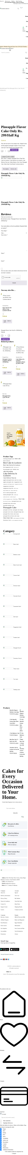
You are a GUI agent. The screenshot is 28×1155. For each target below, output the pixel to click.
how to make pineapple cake (9, 492)
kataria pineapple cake (8, 494)
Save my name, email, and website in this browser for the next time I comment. (14, 271)
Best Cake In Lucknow (12, 463)
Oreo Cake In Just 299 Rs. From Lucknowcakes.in (7, 309)
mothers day (16, 494)
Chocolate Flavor (5, 305)
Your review (4, 235)
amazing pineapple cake (8, 458)
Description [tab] (6, 169)
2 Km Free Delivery (13, 833)
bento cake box (6, 460)
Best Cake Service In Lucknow (11, 465)
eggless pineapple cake (8, 482)
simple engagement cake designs (18, 518)
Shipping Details (18, 906)
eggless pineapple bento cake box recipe (12, 480)
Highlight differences (8, 1123)
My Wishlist (17, 898)
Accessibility (3, 931)
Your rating (4, 230)
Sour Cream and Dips (19, 928)
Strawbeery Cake (7, 520)
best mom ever (16, 467)
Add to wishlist (10, 156)
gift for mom (16, 488)
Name (3, 253)
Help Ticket (17, 904)
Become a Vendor (5, 917)
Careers (2, 909)
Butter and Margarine (19, 919)
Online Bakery (13, 162)
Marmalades (17, 925)
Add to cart (14, 149)
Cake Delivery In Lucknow (16, 160)
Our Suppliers (4, 928)
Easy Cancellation (13, 861)
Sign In (16, 892)
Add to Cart (5, 339)
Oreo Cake (19, 162)
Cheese (16, 934)
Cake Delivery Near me (9, 478)
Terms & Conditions (5, 901)
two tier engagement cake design (16, 520)
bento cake (18, 458)
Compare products (19, 909)
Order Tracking (19, 1)
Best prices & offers (13, 824)
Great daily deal (12, 842)
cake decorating (8, 471)
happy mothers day (14, 490)
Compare (4, 156)
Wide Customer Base (14, 851)
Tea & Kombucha (19, 931)
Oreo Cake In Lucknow (7, 501)
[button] (7, 321)
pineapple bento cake (16, 501)
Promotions (3, 934)
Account (4, 1114)
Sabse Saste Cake (8, 164)
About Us (2, 1)
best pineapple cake (7, 469)
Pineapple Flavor (6, 88)
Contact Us (3, 904)
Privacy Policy (4, 898)
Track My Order (18, 901)
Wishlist (13, 1)
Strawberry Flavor (19, 357)
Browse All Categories (9, 29)
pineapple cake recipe (8, 511)
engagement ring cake (8, 488)
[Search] (18, 8)
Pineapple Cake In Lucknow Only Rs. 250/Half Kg (7, 361)
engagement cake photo (8, 486)
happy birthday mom (6, 490)
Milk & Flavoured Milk (20, 917)
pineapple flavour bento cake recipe (11, 516)
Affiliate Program (4, 919)
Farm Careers (4, 925)
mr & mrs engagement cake (7, 499)
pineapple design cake (19, 511)
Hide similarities (6, 1120)
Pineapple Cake (9, 507)
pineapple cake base (7, 509)
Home (1, 88)
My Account (7, 1)
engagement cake (18, 482)
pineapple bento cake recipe (9, 503)
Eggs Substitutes (18, 922)
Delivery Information (5, 895)
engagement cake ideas (18, 484)
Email (3, 261)
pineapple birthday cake (8, 505)
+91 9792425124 (24, 3)
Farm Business (4, 922)
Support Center (4, 906)
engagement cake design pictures (8, 484)
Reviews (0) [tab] (13, 169)
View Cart (17, 895)
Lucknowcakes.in (20, 164)
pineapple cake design (18, 509)
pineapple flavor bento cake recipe (11, 513)
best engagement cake (8, 467)
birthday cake (16, 469)
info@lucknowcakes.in (10, 883)
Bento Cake (4, 393)
